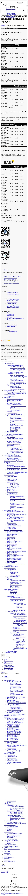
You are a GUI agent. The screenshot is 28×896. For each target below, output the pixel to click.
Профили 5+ (10, 535)
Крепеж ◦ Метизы (11, 569)
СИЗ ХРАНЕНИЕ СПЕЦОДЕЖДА (16, 714)
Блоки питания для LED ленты (15, 365)
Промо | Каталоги (11, 326)
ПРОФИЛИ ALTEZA (12, 735)
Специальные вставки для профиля (16, 393)
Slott (7, 10)
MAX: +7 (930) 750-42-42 (10, 279)
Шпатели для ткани (15, 427)
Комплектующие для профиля (15, 438)
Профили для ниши (12, 552)
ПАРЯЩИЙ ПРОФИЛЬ (13, 724)
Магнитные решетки (12, 305)
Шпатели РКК (14, 430)
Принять (3, 894)
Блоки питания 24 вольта (16, 372)
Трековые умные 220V (19, 610)
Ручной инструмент (12, 413)
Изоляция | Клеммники (16, 583)
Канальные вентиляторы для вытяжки (17, 468)
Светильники (10, 596)
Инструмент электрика (16, 585)
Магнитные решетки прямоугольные (16, 470)
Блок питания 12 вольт (16, 812)
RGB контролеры (14, 386)
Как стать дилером (12, 325)
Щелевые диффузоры (12, 473)
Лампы (9, 843)
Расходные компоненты (13, 576)
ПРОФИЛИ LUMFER (13, 736)
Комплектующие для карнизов (15, 434)
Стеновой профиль (11, 14)
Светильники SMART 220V (20, 625)
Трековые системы (12, 611)
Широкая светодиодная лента (18, 383)
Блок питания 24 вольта (16, 813)
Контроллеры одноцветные (17, 389)
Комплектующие (11, 303)
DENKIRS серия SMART (19, 614)
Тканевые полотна (12, 493)
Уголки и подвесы (15, 575)
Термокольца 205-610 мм (16, 451)
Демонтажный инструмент (14, 400)
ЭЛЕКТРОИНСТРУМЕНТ (14, 712)
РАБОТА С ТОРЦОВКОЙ (14, 704)
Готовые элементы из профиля (15, 531)
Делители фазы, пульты (16, 582)
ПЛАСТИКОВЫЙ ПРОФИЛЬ (15, 722)
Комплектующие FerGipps (17, 517)
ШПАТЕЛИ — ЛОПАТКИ (14, 681)
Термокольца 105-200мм (16, 449)
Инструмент (7, 397)
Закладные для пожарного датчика (16, 466)
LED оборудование (9, 363)
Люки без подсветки (12, 458)
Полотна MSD (10, 489)
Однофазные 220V (18, 603)
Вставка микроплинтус (10, 390)
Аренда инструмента (12, 292)
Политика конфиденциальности (15, 318)
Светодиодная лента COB (17, 375)
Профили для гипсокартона (11, 510)
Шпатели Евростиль (15, 428)
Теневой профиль (11, 528)
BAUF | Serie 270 (14, 486)
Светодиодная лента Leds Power (18, 376)
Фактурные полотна (12, 494)
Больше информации (12, 893)
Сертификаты (10, 314)
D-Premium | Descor (12, 476)
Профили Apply (11, 538)
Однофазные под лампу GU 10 (20, 642)
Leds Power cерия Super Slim (17, 368)
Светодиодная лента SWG (17, 380)
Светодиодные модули (16, 594)
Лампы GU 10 (13, 592)
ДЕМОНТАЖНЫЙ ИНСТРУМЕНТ (16, 703)
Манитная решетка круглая (14, 822)
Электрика (10, 579)
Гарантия (9, 312)
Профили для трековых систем (15, 555)
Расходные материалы (13, 299)
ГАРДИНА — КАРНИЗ (13, 725)
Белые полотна (11, 477)
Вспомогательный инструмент (15, 399)
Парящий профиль (11, 11)
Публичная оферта (12, 320)
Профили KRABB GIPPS (13, 518)
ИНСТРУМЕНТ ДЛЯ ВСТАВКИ (16, 697)
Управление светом (12, 651)
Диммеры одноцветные (16, 387)
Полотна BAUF (11, 482)
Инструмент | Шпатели (13, 306)
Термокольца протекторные (14, 446)
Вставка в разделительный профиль (16, 392)
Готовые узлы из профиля (17, 439)
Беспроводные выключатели (17, 580)
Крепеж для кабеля (15, 587)
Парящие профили (12, 534)
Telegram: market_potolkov (10, 281)
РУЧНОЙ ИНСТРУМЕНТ (14, 711)
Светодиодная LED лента (13, 373)
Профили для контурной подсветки (16, 551)
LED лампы (10, 590)
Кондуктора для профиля (16, 408)
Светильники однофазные (20, 640)
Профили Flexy (11, 539)
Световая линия (10, 13)
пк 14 (7, 7)
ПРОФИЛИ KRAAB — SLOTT (15, 718)
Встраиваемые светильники (17, 599)
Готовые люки (10, 396)
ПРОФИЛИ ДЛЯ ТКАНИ (14, 732)
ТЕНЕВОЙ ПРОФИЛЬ (13, 721)
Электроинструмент (12, 431)
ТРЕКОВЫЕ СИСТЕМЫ (13, 734)
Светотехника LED (12, 302)
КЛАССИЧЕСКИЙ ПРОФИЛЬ (15, 720)
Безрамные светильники (16, 597)
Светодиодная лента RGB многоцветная (17, 378)
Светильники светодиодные (20, 608)
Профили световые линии (14, 559)
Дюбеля (12, 570)
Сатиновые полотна (12, 492)
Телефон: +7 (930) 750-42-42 (10, 278)
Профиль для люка (12, 561)
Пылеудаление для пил (16, 708)
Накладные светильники (16, 600)
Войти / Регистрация (9, 861)
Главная (3, 25)
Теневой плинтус (11, 527)
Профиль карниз (10, 17)
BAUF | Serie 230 (14, 485)
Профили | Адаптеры (18, 621)
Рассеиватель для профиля (11, 566)
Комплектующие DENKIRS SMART (21, 619)
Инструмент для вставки (13, 403)
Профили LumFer (11, 542)
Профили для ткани (12, 554)
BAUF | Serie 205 (14, 483)
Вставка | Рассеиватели (13, 307)
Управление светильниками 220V (18, 628)
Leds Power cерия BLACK (17, 366)
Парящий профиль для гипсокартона (16, 514)
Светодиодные (20, 647)
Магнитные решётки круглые (15, 469)
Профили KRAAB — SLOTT (14, 541)
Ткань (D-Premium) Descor (14, 762)
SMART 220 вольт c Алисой (17, 613)
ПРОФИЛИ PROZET (12, 738)
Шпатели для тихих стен (16, 425)
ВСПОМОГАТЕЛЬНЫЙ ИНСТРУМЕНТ (13, 699)
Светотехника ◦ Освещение (11, 589)
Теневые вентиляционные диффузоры (17, 472)
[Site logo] (14, 9)
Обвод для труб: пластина (14, 442)
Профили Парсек (10, 16)
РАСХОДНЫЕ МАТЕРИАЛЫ (15, 710)
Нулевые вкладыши (15, 410)
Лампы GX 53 (13, 593)
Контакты (9, 317)
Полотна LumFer (11, 487)
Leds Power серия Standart (16, 370)
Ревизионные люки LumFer (14, 459)
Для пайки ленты (11, 401)
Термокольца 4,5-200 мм (16, 452)
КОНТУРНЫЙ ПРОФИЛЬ (14, 731)
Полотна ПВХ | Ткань (13, 300)
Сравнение (7, 860)
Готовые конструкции (13, 294)
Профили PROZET (12, 544)
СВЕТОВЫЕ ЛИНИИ (13, 727)
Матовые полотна (11, 480)
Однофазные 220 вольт (16, 632)
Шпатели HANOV (15, 417)
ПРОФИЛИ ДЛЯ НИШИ (13, 729)
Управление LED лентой (13, 384)
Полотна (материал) (9, 475)
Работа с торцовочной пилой (14, 404)
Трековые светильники (16, 601)
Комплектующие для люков (14, 456)
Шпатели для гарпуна (16, 418)
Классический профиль (13, 532)
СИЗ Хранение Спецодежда (14, 414)
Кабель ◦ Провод (14, 586)
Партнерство (10, 315)
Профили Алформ (11, 545)
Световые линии (11, 523)
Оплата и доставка (12, 331)
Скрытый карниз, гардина (14, 525)
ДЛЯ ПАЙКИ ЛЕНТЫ (13, 701)
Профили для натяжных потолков (13, 530)
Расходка (9, 411)
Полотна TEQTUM (12, 490)
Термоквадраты (14, 448)
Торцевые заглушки (12, 454)
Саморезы (12, 573)
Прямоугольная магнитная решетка (16, 823)
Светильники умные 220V (20, 623)
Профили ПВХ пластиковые (14, 558)
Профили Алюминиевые (13, 547)
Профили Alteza (11, 537)
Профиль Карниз (11, 562)
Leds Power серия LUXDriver (17, 369)
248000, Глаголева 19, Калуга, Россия (12, 276)
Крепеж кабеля (14, 572)
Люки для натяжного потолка (12, 455)
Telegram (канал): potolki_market (11, 283)
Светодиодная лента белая (17, 382)
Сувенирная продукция (10, 652)
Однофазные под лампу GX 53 (20, 644)
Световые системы (12, 524)
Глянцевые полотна (12, 479)
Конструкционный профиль (14, 751)
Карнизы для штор (9, 432)
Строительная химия (12, 578)
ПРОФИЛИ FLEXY (12, 728)
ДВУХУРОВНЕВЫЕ (12, 739)
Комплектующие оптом (13, 441)
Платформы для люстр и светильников (13, 444)
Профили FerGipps (12, 516)
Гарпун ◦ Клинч (11, 437)
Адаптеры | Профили (18, 634)
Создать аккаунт (5, 871)
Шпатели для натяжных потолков (16, 415)
